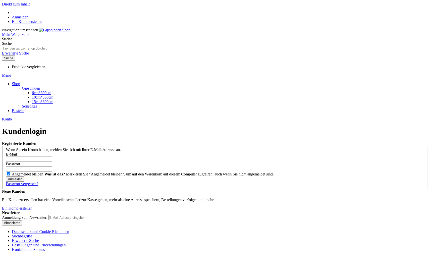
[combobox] (25, 48)
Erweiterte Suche (15, 53)
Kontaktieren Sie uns (28, 249)
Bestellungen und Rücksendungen (39, 245)
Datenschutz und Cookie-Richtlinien (40, 231)
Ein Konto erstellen (27, 21)
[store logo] (54, 30)
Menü (6, 75)
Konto (7, 119)
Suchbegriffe (22, 236)
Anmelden (20, 17)
